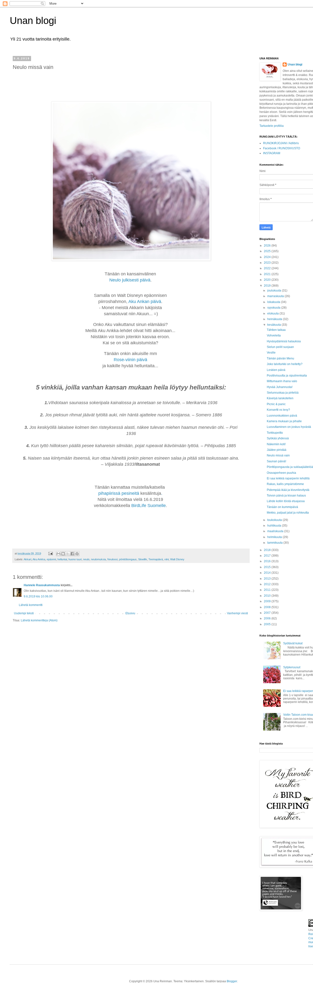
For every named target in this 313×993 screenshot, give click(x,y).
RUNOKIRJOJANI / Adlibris (281, 143)
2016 (267, 561)
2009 (267, 601)
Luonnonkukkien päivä (282, 415)
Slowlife (142, 559)
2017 (267, 555)
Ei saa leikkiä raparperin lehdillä (288, 478)
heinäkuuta (275, 319)
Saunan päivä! (276, 461)
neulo (86, 559)
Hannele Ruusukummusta (42, 585)
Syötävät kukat (292, 643)
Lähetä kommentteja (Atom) (39, 620)
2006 (267, 618)
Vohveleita (274, 335)
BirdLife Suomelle (148, 505)
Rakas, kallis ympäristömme (285, 484)
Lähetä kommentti (31, 605)
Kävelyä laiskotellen (280, 398)
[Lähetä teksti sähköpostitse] (50, 553)
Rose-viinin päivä (131, 359)
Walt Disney (177, 559)
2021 (267, 274)
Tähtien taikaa (276, 330)
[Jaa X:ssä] (67, 553)
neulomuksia (98, 559)
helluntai (62, 559)
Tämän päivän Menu (280, 358)
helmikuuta (275, 537)
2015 (267, 567)
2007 (267, 613)
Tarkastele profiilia (271, 126)
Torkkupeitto (275, 432)
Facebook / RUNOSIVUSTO (281, 148)
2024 (267, 257)
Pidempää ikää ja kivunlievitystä (288, 490)
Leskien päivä (276, 370)
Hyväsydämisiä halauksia (284, 341)
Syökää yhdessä (278, 438)
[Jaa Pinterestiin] (77, 553)
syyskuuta (274, 307)
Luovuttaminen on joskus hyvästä (289, 427)
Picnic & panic (276, 404)
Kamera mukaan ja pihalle (284, 421)
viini (166, 559)
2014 (267, 572)
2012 (267, 584)
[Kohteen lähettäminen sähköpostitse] (58, 553)
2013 (267, 578)
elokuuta (273, 313)
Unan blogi (33, 20)
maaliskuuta (275, 531)
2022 (267, 268)
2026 (267, 245)
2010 (267, 595)
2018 (267, 550)
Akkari (27, 559)
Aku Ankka (39, 559)
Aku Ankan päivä (144, 301)
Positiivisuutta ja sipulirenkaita (287, 375)
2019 (267, 285)
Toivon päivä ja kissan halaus (286, 495)
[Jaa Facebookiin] (72, 553)
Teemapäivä (155, 559)
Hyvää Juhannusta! (279, 387)
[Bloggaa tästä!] (63, 553)
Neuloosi (112, 559)
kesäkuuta (274, 324)
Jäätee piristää (276, 450)
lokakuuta (274, 302)
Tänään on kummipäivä (282, 507)
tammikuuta (275, 542)
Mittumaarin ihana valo (282, 381)
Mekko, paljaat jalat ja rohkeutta (288, 512)
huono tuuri (75, 559)
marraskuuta (276, 296)
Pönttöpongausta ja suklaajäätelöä (290, 467)
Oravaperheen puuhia (281, 473)
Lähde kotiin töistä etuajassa (286, 501)
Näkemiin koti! (276, 444)
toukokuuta (275, 520)
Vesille (271, 352)
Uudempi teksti (24, 613)
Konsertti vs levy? (278, 409)
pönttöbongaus (128, 559)
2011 (267, 590)
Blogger (232, 981)
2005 (267, 624)
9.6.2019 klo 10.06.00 (38, 596)
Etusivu (130, 613)
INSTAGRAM (271, 153)
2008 (267, 607)
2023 (267, 262)
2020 (267, 279)
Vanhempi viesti (237, 613)
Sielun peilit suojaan (280, 347)
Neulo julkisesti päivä (129, 280)
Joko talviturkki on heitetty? (284, 364)
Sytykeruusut (291, 667)
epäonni (51, 559)
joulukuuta (274, 290)
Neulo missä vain (278, 455)
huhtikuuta (274, 525)
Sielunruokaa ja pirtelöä (283, 392)
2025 (267, 251)
